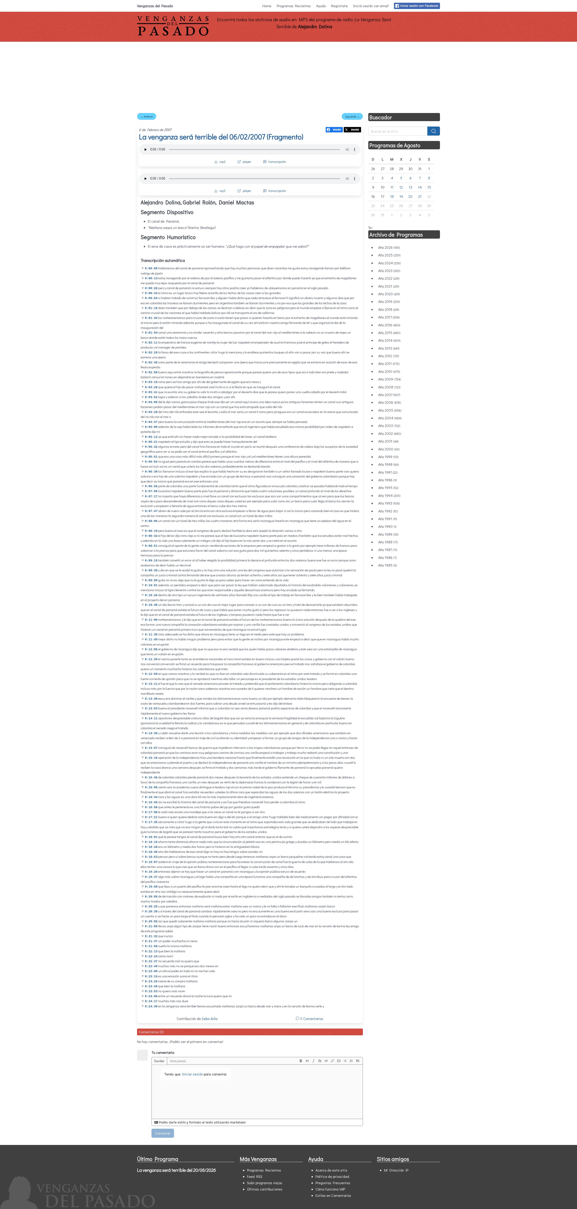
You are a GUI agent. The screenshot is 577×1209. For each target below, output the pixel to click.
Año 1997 (388, 472)
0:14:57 (151, 748)
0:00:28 (151, 288)
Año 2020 (389, 293)
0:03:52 (151, 397)
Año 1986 (387, 557)
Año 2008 (389, 387)
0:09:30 (151, 570)
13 (410, 187)
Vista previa (178, 1061)
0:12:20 (151, 659)
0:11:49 (151, 639)
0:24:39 (151, 1006)
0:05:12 (151, 437)
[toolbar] (329, 1060)
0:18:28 (151, 847)
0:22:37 (151, 961)
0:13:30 (151, 699)
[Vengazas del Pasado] (173, 34)
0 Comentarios (311, 1018)
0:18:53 (151, 857)
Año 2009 (389, 379)
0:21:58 (151, 946)
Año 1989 (388, 534)
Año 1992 (388, 511)
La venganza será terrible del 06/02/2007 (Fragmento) (221, 136)
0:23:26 (151, 981)
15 (429, 187)
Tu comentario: (163, 1052)
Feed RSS (254, 1176)
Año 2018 (388, 309)
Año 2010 (389, 371)
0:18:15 (151, 842)
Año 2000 (389, 449)
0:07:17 (151, 496)
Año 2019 (389, 301)
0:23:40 (151, 986)
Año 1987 (387, 549)
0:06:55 (151, 486)
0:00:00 (151, 268)
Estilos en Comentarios (333, 1195)
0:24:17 (151, 1001)
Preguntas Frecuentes (333, 1182)
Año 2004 (390, 417)
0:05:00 (151, 427)
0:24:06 (151, 996)
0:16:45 (151, 802)
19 (401, 196)
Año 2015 (389, 332)
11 (392, 187)
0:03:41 (151, 392)
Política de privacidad (332, 1176)
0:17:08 (151, 812)
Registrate (339, 5)
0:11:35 (151, 634)
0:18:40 (151, 852)
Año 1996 (387, 480)
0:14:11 (151, 718)
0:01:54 (151, 333)
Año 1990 (387, 526)
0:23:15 (151, 976)
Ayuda (321, 5)
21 (419, 196)
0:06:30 (151, 471)
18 (392, 196)
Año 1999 (388, 456)
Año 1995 (388, 487)
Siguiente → (352, 116)
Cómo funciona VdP (330, 1189)
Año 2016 (389, 325)
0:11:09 (151, 620)
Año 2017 (389, 317)
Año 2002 (389, 433)
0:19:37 (151, 877)
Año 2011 (389, 363)
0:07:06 (151, 491)
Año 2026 (389, 247)
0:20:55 (151, 921)
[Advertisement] (288, 75)
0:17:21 (151, 817)
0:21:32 (151, 936)
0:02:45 (151, 362)
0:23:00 (151, 971)
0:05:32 (151, 447)
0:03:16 (151, 382)
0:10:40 (151, 605)
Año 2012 (388, 355)
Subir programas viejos (264, 1182)
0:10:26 (151, 595)
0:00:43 (151, 293)
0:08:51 (151, 546)
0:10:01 (151, 585)
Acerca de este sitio (331, 1170)
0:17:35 (151, 822)
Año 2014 (389, 340)
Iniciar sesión (192, 1074)
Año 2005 (389, 410)
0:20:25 (151, 906)
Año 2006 (389, 402)
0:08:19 (151, 531)
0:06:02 (151, 462)
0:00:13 (151, 278)
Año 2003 (389, 425)
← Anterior (146, 116)
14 (420, 187)
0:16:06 (151, 787)
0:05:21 (151, 442)
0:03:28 (151, 387)
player (247, 161)
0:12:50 (151, 674)
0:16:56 (151, 807)
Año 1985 (387, 565)
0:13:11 (151, 684)
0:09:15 (151, 560)
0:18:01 (151, 837)
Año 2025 (389, 255)
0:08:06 (151, 521)
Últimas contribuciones (264, 1189)
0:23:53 (151, 991)
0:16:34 (151, 797)
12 (401, 187)
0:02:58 (151, 372)
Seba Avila (210, 1018)
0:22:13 (151, 951)
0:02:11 (151, 342)
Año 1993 (389, 503)
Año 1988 (388, 542)
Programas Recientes (294, 5)
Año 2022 (388, 278)
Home (266, 5)
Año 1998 (388, 464)
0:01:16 (151, 308)
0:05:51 (151, 457)
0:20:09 (151, 896)
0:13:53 (151, 708)
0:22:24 (151, 956)
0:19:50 (151, 886)
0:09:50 (151, 580)
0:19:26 (151, 872)
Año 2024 (389, 263)
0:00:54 (151, 298)
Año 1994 (389, 495)
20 (410, 196)
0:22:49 (151, 966)
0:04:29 (151, 412)
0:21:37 (151, 941)
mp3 (222, 161)
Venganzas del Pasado (155, 5)
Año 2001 (388, 441)
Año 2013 (388, 348)
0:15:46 (151, 777)
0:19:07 (151, 862)
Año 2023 (389, 270)
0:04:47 (151, 422)
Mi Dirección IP (396, 1170)
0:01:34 (151, 318)
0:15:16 (151, 758)
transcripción (277, 161)
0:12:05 (151, 649)
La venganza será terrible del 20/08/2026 (176, 1170)
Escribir (159, 1061)
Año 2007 (389, 394)
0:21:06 (151, 926)
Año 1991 (387, 518)
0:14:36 (151, 733)
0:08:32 (151, 536)
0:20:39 (151, 911)
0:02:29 (151, 352)
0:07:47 (151, 511)
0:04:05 (151, 402)
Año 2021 (388, 286)
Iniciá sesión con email (371, 5)
